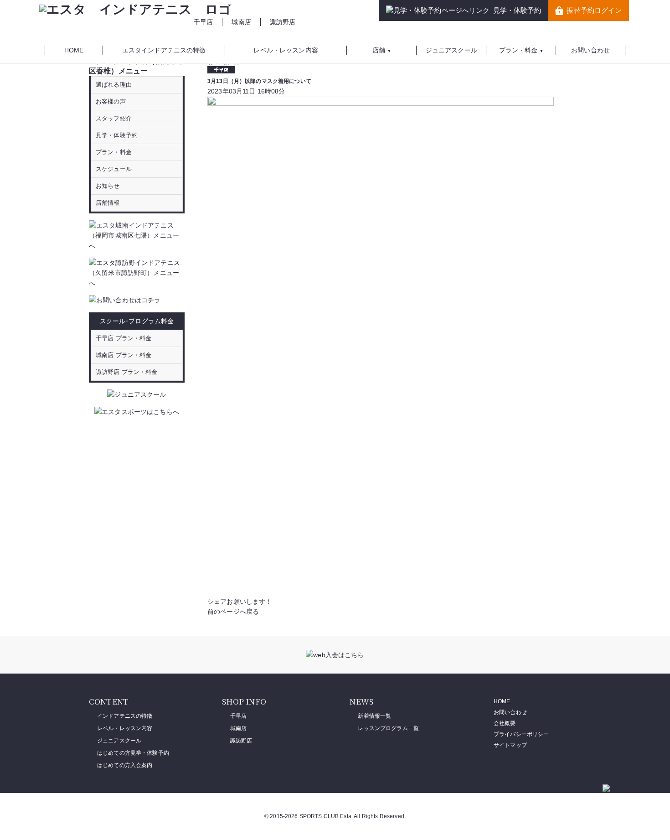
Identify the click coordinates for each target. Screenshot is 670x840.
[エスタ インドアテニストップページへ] (135, 9)
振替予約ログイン (594, 10)
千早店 (203, 22)
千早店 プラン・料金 (123, 338)
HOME (502, 701)
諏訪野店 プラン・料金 (127, 371)
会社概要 (505, 723)
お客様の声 (111, 101)
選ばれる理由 (114, 84)
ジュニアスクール (119, 740)
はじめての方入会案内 (124, 765)
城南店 (241, 22)
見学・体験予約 (517, 10)
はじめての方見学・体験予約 (133, 753)
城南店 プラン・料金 (123, 355)
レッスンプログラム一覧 (388, 728)
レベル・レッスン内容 (124, 728)
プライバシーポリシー (521, 734)
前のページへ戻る (233, 611)
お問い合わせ (510, 712)
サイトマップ (510, 745)
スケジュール (114, 169)
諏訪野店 (283, 22)
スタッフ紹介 (114, 118)
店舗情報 (108, 202)
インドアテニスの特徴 (124, 716)
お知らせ (108, 185)
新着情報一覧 (374, 716)
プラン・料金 (114, 152)
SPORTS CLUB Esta (325, 816)
